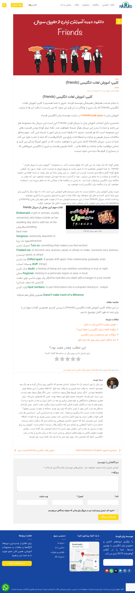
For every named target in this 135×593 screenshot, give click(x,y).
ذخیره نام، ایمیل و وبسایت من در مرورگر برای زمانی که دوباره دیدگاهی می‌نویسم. (81, 510)
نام (117, 496)
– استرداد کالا (60, 557)
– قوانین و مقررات (58, 552)
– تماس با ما (60, 547)
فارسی (34, 5)
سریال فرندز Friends (92, 116)
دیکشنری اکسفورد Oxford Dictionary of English (97, 450)
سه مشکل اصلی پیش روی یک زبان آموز (97, 340)
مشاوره (86, 5)
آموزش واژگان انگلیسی (82, 370)
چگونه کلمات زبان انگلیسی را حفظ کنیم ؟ (96, 330)
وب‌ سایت (43, 496)
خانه (112, 5)
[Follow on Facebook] (129, 571)
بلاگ (77, 5)
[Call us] (111, 571)
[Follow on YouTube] (107, 571)
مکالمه (96, 5)
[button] (17, 5)
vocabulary (95, 370)
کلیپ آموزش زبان (69, 370)
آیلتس (105, 5)
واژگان (117, 79)
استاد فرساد (90, 91)
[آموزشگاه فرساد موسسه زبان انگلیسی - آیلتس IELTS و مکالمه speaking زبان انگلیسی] (125, 5)
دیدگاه (115, 472)
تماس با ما (66, 5)
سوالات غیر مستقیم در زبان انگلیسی (98, 335)
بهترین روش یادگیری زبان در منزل (100, 325)
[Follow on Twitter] (120, 571)
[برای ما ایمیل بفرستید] (116, 571)
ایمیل (80, 496)
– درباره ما (62, 543)
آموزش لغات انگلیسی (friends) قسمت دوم (35, 450)
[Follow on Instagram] (125, 571)
